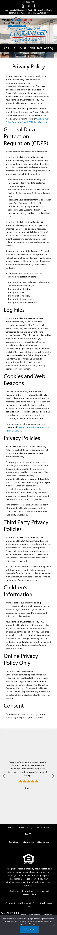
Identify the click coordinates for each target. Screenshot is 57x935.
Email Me (44, 842)
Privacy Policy (25, 827)
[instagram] (29, 6)
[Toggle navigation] (51, 21)
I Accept (29, 929)
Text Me (30, 842)
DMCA (28, 834)
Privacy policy (33, 924)
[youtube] (23, 6)
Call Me (14, 842)
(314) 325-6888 (28, 2)
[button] (4, 776)
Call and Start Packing (28, 48)
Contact (10, 827)
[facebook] (34, 6)
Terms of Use (43, 827)
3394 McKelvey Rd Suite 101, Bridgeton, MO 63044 (28, 13)
